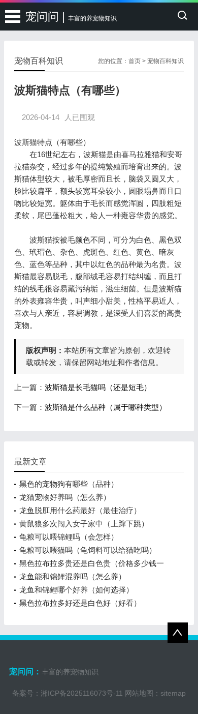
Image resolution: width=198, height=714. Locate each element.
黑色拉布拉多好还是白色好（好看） (80, 603)
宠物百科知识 (165, 61)
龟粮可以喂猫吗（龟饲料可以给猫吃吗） (87, 550)
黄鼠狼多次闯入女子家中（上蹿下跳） (84, 523)
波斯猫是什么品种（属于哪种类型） (106, 407)
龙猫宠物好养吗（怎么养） (65, 497)
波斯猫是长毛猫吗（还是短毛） (98, 387)
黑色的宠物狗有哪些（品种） (68, 484)
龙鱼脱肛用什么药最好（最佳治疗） (80, 510)
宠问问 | (71, 16)
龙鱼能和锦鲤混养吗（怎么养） (72, 576)
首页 (134, 61)
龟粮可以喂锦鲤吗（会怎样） (68, 536)
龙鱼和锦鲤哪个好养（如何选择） (76, 589)
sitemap (173, 693)
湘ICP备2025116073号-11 (82, 693)
